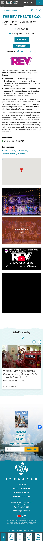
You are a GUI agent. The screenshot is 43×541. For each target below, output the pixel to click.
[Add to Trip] (32, 10)
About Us (21, 484)
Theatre (21, 153)
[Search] (32, 3)
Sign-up (38, 539)
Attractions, (22, 150)
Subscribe (31, 449)
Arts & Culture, (9, 150)
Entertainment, (9, 153)
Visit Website (21, 46)
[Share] (40, 10)
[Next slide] (39, 342)
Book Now (21, 39)
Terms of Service (31, 454)
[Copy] (36, 10)
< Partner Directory (9, 10)
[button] (21, 169)
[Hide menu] (3, 537)
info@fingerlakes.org (21, 510)
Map (20, 539)
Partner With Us (21, 492)
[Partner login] (39, 2)
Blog (29, 539)
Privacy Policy (21, 454)
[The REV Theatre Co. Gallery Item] (21, 201)
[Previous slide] (34, 342)
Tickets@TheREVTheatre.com (22, 33)
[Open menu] (2, 3)
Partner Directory (21, 496)
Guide (11, 539)
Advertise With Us (21, 488)
